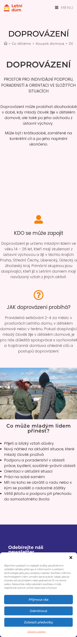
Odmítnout (38, 611)
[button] (71, 557)
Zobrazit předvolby (38, 622)
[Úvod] (5, 44)
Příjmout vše (38, 600)
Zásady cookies (36, 631)
